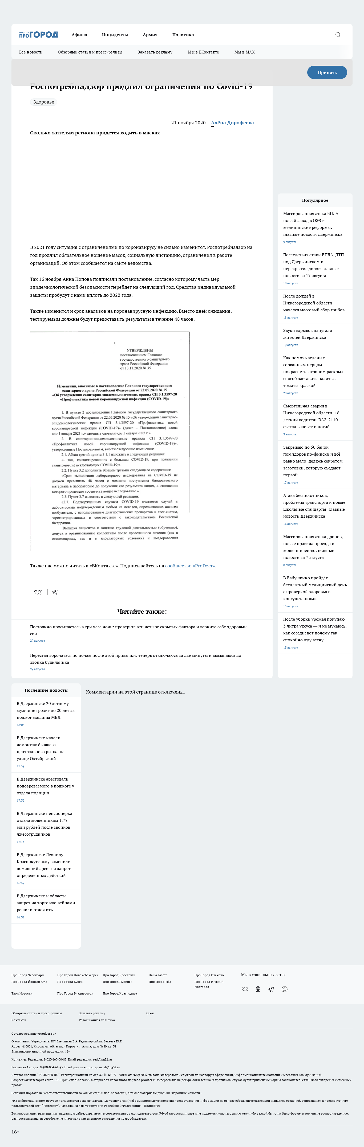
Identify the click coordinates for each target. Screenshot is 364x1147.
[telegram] (56, 592)
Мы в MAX (244, 52)
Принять (327, 72)
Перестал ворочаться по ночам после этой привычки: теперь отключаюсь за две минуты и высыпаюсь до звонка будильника (135, 662)
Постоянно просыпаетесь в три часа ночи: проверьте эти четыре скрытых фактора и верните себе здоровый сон (138, 633)
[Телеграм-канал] (271, 989)
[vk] (38, 592)
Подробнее (152, 1106)
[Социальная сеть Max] (284, 989)
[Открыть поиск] (338, 34)
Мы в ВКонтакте (203, 52)
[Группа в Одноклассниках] (258, 989)
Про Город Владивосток (75, 993)
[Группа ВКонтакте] (244, 989)
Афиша (79, 34)
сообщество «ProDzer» (189, 566)
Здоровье (43, 102)
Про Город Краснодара (120, 993)
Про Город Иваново (209, 975)
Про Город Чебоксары (27, 975)
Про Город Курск (69, 982)
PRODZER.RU (48, 1075)
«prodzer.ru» (46, 1033)
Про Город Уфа (160, 982)
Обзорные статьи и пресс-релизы (90, 52)
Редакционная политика (97, 1020)
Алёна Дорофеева (232, 122)
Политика (183, 34)
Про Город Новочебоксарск (77, 975)
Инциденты (115, 34)
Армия (150, 34)
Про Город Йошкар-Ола (29, 982)
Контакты (18, 1020)
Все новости (30, 52)
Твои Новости (21, 993)
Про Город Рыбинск (117, 982)
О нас (150, 1013)
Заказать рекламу (155, 52)
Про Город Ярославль (119, 975)
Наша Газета (158, 975)
